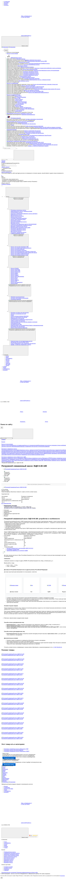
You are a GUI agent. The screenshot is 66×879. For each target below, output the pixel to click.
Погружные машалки (16, 118)
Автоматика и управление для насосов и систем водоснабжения (22, 141)
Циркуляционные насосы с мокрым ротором (39, 79)
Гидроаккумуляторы (22, 122)
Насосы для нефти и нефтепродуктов (35, 86)
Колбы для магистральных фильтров (34, 126)
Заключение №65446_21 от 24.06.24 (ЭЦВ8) (17, 550)
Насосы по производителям (13, 94)
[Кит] (31, 585)
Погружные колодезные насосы (30, 72)
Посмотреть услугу (9, 758)
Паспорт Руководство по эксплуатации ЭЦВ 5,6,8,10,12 (20, 548)
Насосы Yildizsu (19, 106)
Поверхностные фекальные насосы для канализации (46, 70)
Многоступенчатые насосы (27, 67)
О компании (7, 1)
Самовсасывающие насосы (28, 77)
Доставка (6, 2)
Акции (7, 357)
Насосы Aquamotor (21, 97)
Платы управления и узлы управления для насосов (45, 144)
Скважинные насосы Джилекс (38, 459)
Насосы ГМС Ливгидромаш (27, 108)
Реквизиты (6, 869)
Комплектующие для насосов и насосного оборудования (20, 121)
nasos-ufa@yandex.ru (26, 35)
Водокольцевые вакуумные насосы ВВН (37, 61)
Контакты (6, 5)
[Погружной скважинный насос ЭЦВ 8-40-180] (15, 469)
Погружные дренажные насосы (30, 71)
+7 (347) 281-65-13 (57, 647)
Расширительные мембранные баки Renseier (40, 135)
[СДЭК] (49, 585)
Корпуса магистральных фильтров (32, 131)
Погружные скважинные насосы (31, 73)
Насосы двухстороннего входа (30, 69)
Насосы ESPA (18, 96)
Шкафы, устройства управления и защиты (38, 145)
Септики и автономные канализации (34, 119)
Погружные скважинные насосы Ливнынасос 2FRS (38, 458)
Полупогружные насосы (25, 76)
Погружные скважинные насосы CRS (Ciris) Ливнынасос (17, 459)
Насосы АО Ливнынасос (25, 107)
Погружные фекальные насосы (30, 75)
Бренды (7, 359)
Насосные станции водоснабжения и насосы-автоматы (47, 68)
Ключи (12, 125)
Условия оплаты (8, 868)
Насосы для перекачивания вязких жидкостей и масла (47, 89)
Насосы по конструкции (12, 53)
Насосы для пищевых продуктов (31, 90)
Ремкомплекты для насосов (27, 136)
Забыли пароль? (5, 167)
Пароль (3, 165)
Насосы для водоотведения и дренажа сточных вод (45, 84)
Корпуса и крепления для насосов (32, 130)
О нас (5, 841)
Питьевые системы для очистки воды (35, 133)
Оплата (6, 3)
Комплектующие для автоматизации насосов (40, 143)
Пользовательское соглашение (8, 872)
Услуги (7, 356)
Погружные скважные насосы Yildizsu (55, 460)
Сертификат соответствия (13, 549)
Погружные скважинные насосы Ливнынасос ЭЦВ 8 (16, 751)
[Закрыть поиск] (2, 428)
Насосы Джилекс (20, 109)
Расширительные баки (24, 134)
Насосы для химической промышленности (38, 92)
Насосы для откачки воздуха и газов (34, 87)
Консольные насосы (22, 65)
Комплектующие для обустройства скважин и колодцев (47, 127)
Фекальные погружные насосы (11, 854)
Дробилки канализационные (28, 114)
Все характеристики (6, 503)
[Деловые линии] (14, 585)
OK (1, 877)
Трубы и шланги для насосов (29, 137)
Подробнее (62, 875)
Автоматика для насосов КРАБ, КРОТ (35, 142)
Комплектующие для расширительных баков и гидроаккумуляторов (27, 325)
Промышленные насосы (10, 852)
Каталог (6, 786)
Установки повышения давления (31, 78)
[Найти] (24, 155)
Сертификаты (9, 358)
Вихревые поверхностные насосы (32, 60)
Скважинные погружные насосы (12, 853)
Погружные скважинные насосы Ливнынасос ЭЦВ (16, 748)
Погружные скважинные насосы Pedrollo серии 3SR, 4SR (32, 460)
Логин (3, 164)
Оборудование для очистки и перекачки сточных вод (19, 113)
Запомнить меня (7, 168)
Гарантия (8, 363)
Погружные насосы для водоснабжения (13, 750)
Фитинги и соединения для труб (30, 138)
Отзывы (7, 360)
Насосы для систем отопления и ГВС (35, 91)
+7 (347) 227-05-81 (25, 17)
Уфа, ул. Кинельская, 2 (26, 16)
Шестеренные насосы (23, 80)
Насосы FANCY (19, 99)
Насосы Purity (18, 105)
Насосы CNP (17, 98)
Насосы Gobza (18, 100)
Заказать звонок (24, 45)
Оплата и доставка (8, 788)
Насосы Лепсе (18, 111)
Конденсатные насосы (24, 62)
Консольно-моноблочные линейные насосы (39, 63)
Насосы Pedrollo (20, 104)
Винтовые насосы (21, 58)
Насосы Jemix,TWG (22, 103)
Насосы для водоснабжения (28, 85)
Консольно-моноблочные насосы (32, 64)
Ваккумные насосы (8, 860)
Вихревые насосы (8, 862)
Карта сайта (35, 872)
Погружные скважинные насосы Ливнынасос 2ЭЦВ (13, 458)
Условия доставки (8, 866)
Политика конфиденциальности (24, 872)
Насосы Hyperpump (22, 101)
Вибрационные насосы (16, 57)
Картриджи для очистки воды (29, 123)
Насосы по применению (12, 83)
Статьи (7, 361)
